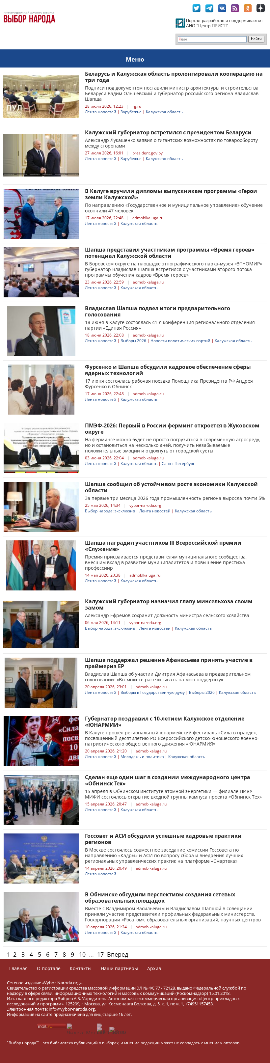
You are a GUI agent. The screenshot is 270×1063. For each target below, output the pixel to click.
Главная (18, 968)
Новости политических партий (180, 340)
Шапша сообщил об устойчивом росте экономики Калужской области (171, 487)
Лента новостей (100, 112)
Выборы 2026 (133, 340)
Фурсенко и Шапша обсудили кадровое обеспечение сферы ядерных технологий (168, 370)
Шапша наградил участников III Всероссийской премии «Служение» (163, 546)
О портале (49, 968)
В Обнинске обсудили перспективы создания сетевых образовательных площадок (160, 897)
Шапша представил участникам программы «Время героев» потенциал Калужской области (170, 252)
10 (82, 954)
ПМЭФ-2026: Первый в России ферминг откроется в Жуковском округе (172, 428)
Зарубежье (131, 112)
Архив (154, 968)
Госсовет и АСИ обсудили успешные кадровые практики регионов (163, 839)
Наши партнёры (119, 968)
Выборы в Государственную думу (153, 692)
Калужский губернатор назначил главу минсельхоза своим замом (169, 604)
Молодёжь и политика (142, 756)
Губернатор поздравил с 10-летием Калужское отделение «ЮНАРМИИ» (164, 721)
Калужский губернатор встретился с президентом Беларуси (168, 132)
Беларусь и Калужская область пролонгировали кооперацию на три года (174, 77)
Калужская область (164, 112)
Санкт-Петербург (178, 463)
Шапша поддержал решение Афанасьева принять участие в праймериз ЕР (169, 663)
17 (100, 954)
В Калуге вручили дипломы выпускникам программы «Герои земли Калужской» (171, 194)
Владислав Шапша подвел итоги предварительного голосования (157, 311)
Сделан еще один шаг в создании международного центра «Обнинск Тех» (167, 780)
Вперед (117, 954)
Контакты (81, 968)
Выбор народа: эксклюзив (110, 511)
